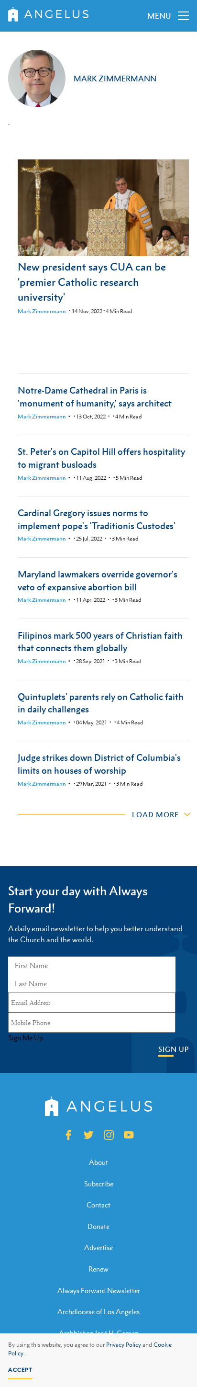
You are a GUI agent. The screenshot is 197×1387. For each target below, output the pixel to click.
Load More (155, 814)
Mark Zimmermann (42, 311)
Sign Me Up (25, 1038)
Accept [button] (20, 1369)
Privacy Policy (123, 1345)
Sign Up (173, 1049)
